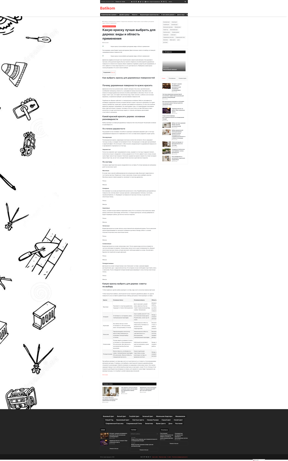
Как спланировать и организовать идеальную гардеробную (178, 158)
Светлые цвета (166, 32)
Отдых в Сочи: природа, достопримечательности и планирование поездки (173, 117)
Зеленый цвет (174, 24)
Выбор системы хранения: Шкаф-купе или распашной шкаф (179, 124)
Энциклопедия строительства (149, 14)
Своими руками (175, 32)
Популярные (172, 78)
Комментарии (182, 78)
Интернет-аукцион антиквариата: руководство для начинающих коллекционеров (177, 87)
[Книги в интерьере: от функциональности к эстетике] (166, 144)
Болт (164, 69)
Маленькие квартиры (168, 27)
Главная (105, 21)
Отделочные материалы (127, 21)
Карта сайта (155, 457)
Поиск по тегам (120, 1)
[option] (174, 63)
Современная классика (168, 37)
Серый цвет (166, 34)
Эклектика (165, 39)
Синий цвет (173, 34)
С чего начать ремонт (167, 14)
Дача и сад (180, 14)
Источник (105, 374)
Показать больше (114, 448)
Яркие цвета (172, 39)
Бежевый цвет (166, 22)
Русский (256, 460)
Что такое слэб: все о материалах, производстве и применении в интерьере (110, 399)
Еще (188, 14)
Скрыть (113, 72)
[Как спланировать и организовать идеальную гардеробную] (166, 158)
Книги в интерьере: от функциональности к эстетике (177, 143)
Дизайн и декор (124, 14)
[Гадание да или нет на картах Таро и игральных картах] (166, 110)
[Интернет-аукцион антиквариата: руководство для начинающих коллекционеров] (166, 86)
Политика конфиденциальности (180, 457)
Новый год (165, 29)
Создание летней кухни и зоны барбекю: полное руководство (178, 151)
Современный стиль (180, 37)
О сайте (169, 457)
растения (165, 42)
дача (178, 39)
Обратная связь (162, 457)
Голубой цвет (166, 24)
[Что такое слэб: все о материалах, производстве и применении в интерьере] (110, 391)
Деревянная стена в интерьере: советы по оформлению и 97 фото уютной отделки (148, 389)
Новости (134, 14)
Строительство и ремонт (108, 14)
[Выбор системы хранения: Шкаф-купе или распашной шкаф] (166, 125)
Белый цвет (174, 22)
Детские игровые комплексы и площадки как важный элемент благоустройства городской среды (173, 103)
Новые (163, 78)
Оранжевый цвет (174, 29)
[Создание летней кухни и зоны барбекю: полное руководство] (166, 151)
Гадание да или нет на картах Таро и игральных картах (178, 110)
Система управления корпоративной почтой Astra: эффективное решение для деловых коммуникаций (173, 96)
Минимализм (178, 27)
